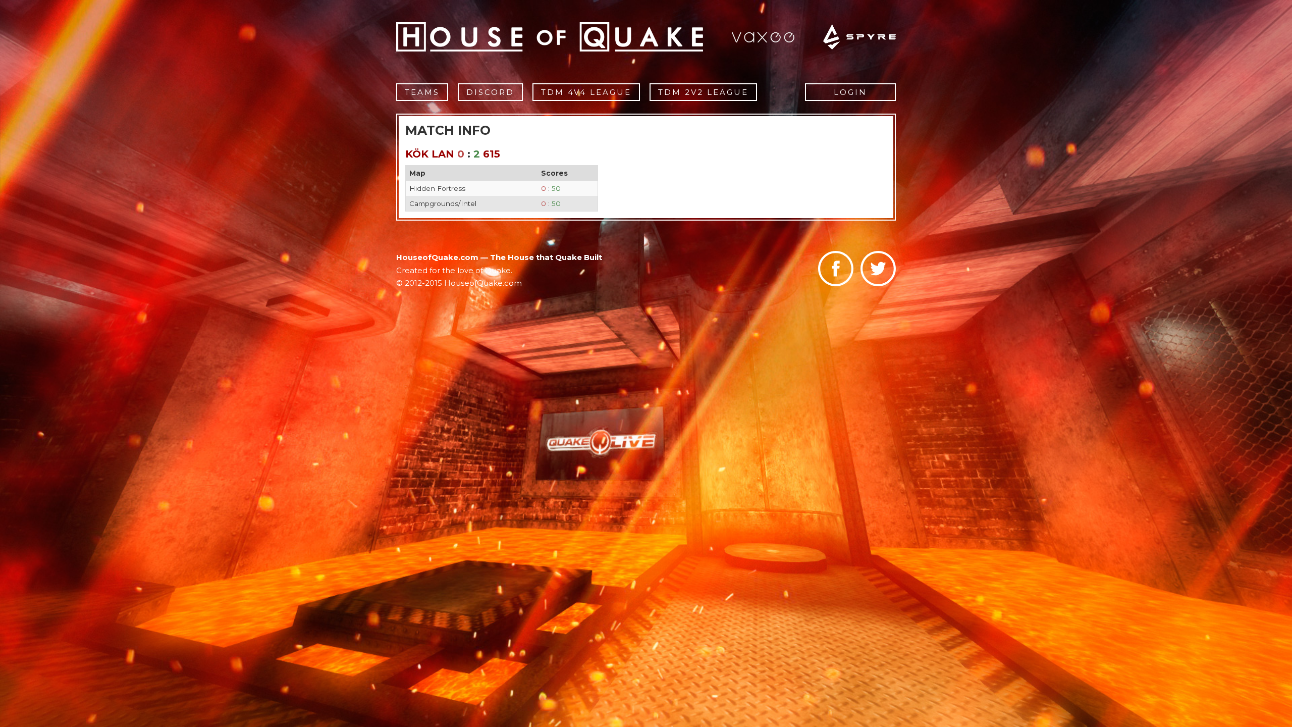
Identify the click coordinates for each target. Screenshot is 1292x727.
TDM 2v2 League (703, 92)
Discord (490, 92)
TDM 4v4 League (586, 92)
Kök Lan (429, 154)
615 (491, 154)
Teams (422, 92)
